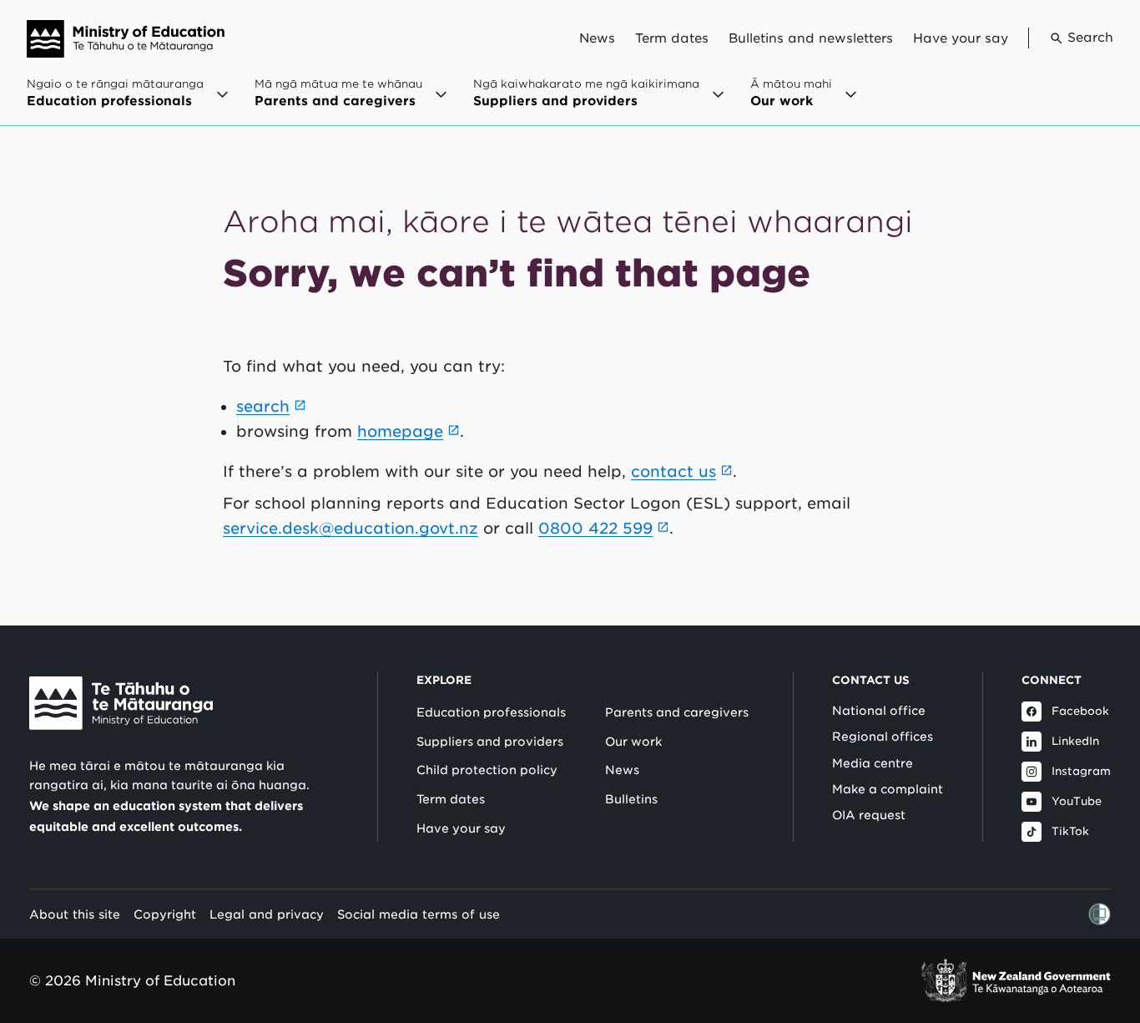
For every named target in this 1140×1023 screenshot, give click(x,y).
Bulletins (631, 799)
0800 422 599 (595, 528)
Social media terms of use (418, 914)
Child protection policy (486, 770)
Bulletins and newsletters (811, 38)
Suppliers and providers (489, 741)
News (597, 38)
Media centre (872, 763)
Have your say (960, 38)
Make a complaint (887, 789)
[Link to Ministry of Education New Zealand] (121, 703)
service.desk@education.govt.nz (350, 528)
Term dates (672, 38)
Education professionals (491, 712)
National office (879, 710)
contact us (673, 471)
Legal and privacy (266, 914)
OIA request (868, 815)
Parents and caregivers (677, 712)
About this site (74, 914)
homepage (400, 431)
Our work (633, 741)
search (263, 406)
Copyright (165, 914)
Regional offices (882, 736)
